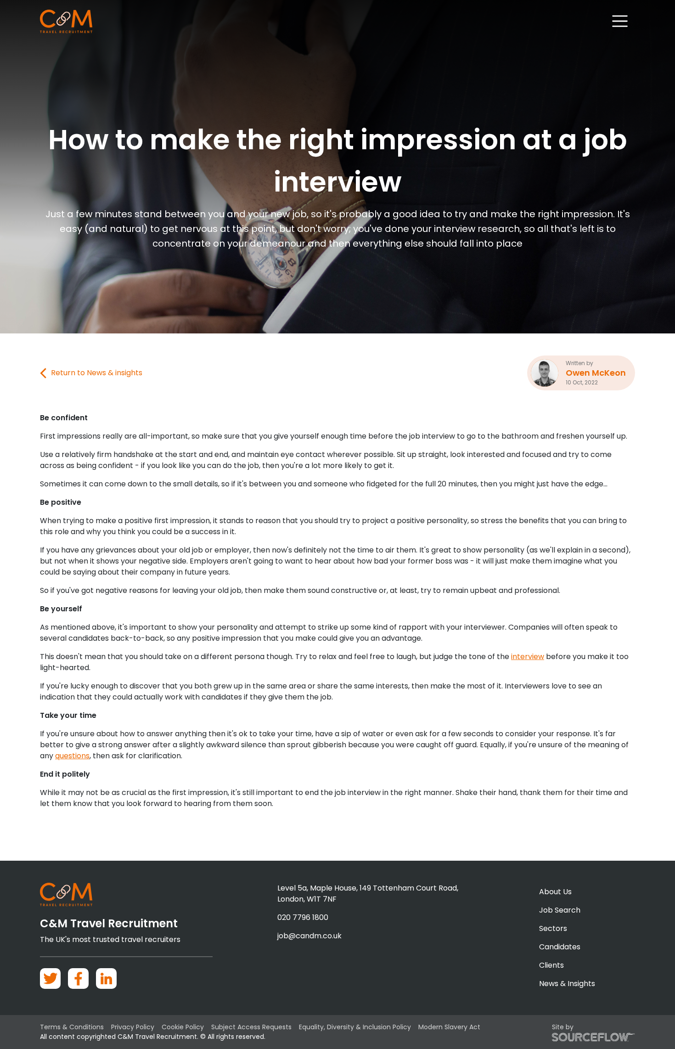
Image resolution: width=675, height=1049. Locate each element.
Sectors (553, 928)
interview (527, 656)
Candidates (559, 947)
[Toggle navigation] (620, 21)
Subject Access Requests (251, 1027)
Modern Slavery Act (449, 1027)
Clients (551, 965)
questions (72, 755)
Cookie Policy (183, 1027)
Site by (563, 1027)
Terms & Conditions (72, 1027)
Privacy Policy (132, 1027)
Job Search (559, 910)
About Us (555, 891)
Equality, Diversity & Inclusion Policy (355, 1027)
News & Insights (567, 983)
